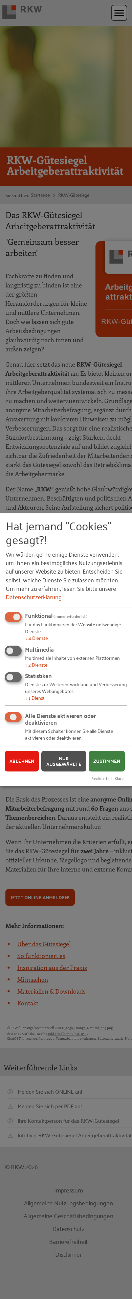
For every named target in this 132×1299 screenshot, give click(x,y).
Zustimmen (106, 761)
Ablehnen (21, 761)
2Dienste (36, 664)
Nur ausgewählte (63, 761)
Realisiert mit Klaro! (108, 778)
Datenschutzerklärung (34, 596)
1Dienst (35, 697)
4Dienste (36, 637)
